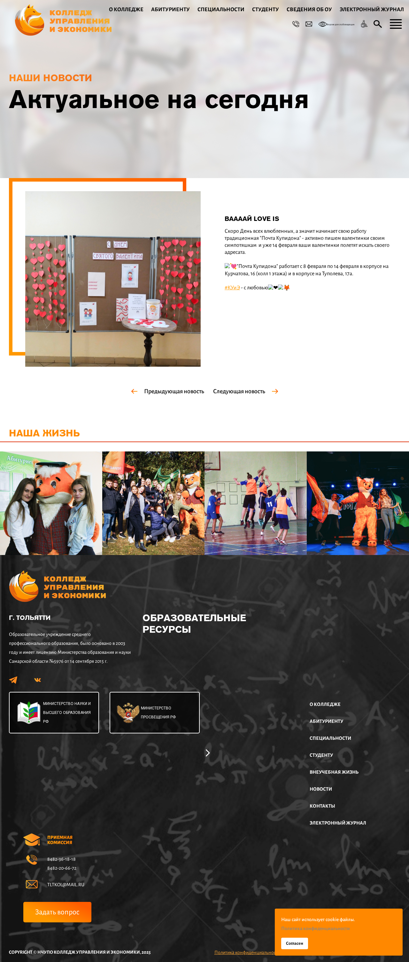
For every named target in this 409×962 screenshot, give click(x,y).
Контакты (322, 806)
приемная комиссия (60, 840)
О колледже (126, 9)
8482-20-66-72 (61, 868)
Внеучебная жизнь (334, 772)
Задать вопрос (57, 912)
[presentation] (208, 751)
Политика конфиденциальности (247, 952)
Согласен (294, 943)
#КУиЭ (232, 288)
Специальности (220, 9)
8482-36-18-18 (61, 859)
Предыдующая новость (174, 391)
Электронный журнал (372, 9)
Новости (321, 789)
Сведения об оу (309, 9)
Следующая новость (239, 391)
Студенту (265, 9)
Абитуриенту (170, 9)
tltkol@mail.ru (65, 884)
